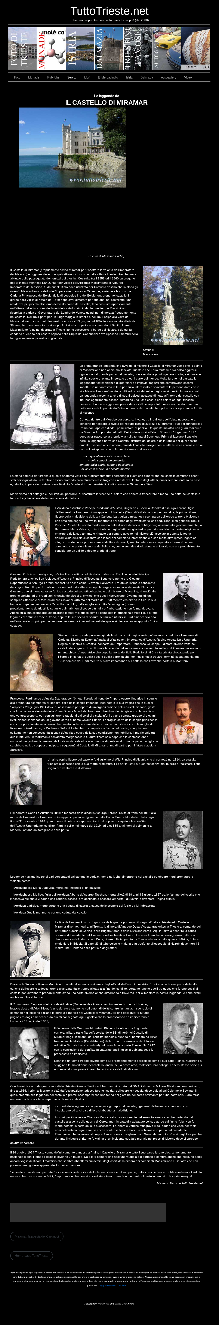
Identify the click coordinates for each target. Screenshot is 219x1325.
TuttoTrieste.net (109, 10)
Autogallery (168, 77)
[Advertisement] (106, 221)
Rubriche (53, 77)
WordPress (103, 1303)
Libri (87, 77)
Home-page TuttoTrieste (31, 1255)
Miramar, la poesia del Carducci (37, 1236)
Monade (33, 77)
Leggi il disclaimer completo (112, 1285)
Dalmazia (147, 77)
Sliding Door (120, 1303)
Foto (17, 77)
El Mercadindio (108, 77)
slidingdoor (22, 48)
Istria (129, 77)
